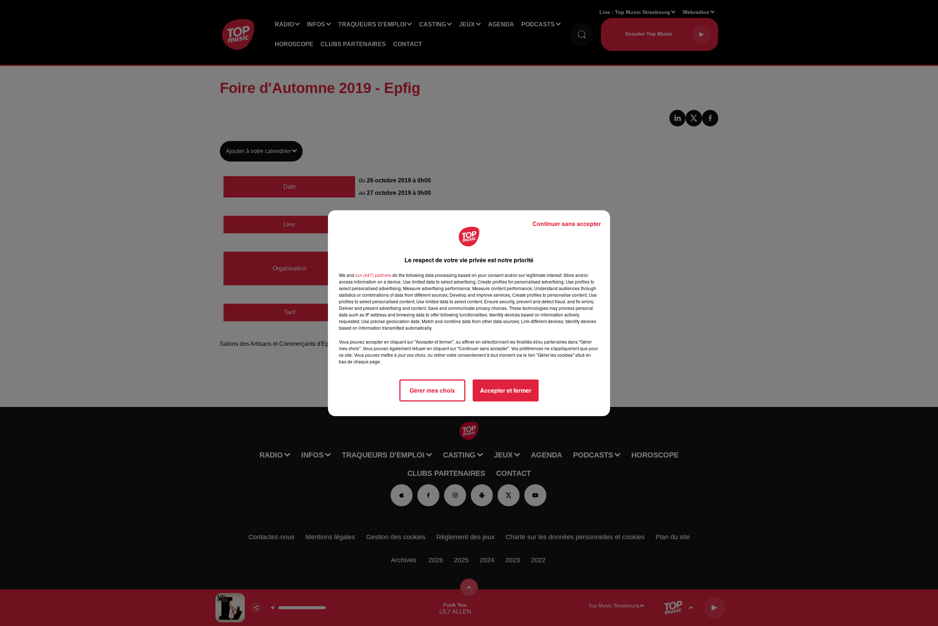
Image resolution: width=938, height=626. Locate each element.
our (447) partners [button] (373, 275)
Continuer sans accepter (566, 223)
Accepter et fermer (505, 390)
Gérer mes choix (432, 390)
